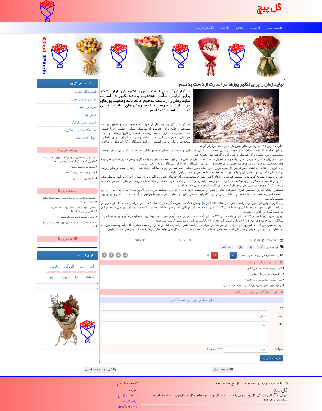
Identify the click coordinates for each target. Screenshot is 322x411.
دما (77, 277)
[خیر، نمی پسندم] (214, 255)
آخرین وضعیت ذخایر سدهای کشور (264, 268)
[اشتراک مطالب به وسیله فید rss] (118, 254)
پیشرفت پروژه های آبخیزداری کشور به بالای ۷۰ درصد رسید (252, 285)
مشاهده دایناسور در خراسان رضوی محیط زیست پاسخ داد (69, 224)
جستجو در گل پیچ (127, 406)
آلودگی (69, 266)
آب (261, 247)
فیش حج (90, 114)
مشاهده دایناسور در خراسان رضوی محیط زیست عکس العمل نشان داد (69, 199)
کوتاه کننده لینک (86, 137)
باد (250, 247)
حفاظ (223, 28)
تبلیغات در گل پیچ (127, 395)
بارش (54, 266)
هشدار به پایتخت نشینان (83, 166)
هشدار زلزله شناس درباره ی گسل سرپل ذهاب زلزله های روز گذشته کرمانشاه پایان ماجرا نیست (69, 159)
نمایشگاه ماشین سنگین (81, 130)
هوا (237, 28)
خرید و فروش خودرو (82, 99)
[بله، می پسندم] (233, 255)
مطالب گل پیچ (203, 28)
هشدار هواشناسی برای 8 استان (80, 172)
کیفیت (254, 28)
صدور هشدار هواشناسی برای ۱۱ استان (263, 279)
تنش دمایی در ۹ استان (84, 178)
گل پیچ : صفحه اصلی (99, 369)
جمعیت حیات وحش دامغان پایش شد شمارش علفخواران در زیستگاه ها (73, 209)
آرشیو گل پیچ (130, 401)
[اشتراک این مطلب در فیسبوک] (111, 254)
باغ (203, 203)
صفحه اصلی (273, 28)
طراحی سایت (87, 107)
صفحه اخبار (221, 369)
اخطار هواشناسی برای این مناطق (266, 274)
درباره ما (133, 390)
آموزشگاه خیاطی (85, 91)
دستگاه (176, 150)
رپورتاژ (64, 277)
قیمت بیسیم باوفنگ (83, 122)
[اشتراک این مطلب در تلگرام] (125, 254)
